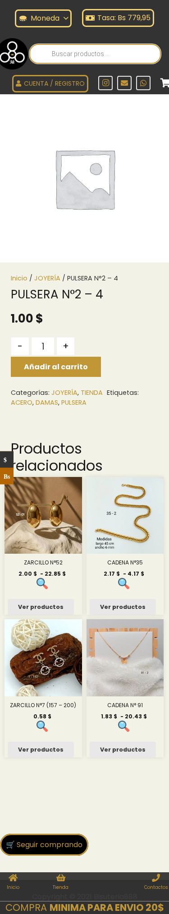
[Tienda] (61, 878)
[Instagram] (105, 83)
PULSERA (74, 402)
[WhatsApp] (143, 83)
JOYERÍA (47, 278)
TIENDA (92, 392)
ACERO (21, 402)
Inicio (19, 278)
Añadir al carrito (56, 367)
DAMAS (47, 402)
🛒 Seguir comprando (44, 845)
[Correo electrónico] (124, 83)
